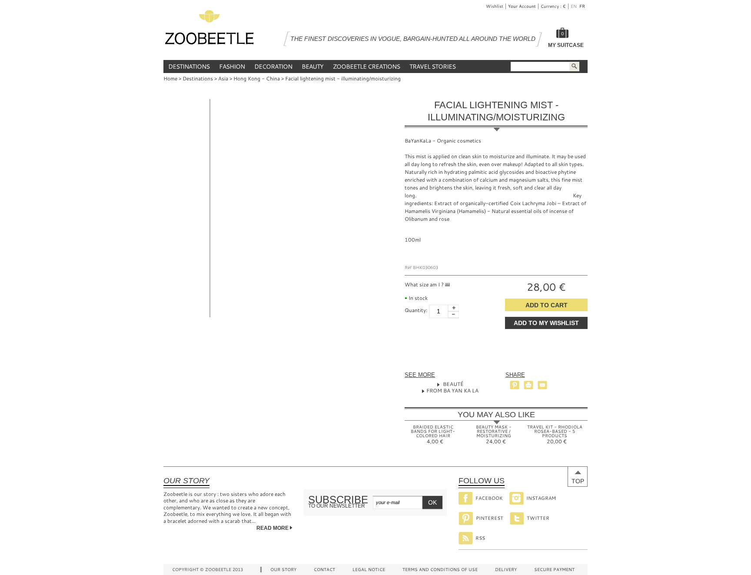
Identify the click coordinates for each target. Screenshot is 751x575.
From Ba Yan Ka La (452, 390)
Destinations (188, 66)
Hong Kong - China (256, 78)
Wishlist (494, 6)
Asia (223, 78)
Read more (273, 528)
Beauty (312, 66)
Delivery (506, 569)
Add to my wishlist (546, 322)
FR (582, 6)
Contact (324, 569)
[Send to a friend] (542, 385)
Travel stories (432, 66)
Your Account (522, 6)
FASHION (232, 66)
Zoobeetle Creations (366, 66)
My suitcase (566, 45)
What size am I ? (425, 284)
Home (170, 78)
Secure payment (554, 569)
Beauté (453, 383)
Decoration (273, 66)
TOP (578, 481)
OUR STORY (283, 569)
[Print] (528, 385)
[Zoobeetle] (209, 29)
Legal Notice (368, 569)
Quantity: (416, 309)
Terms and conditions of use (440, 569)
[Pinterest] (514, 385)
